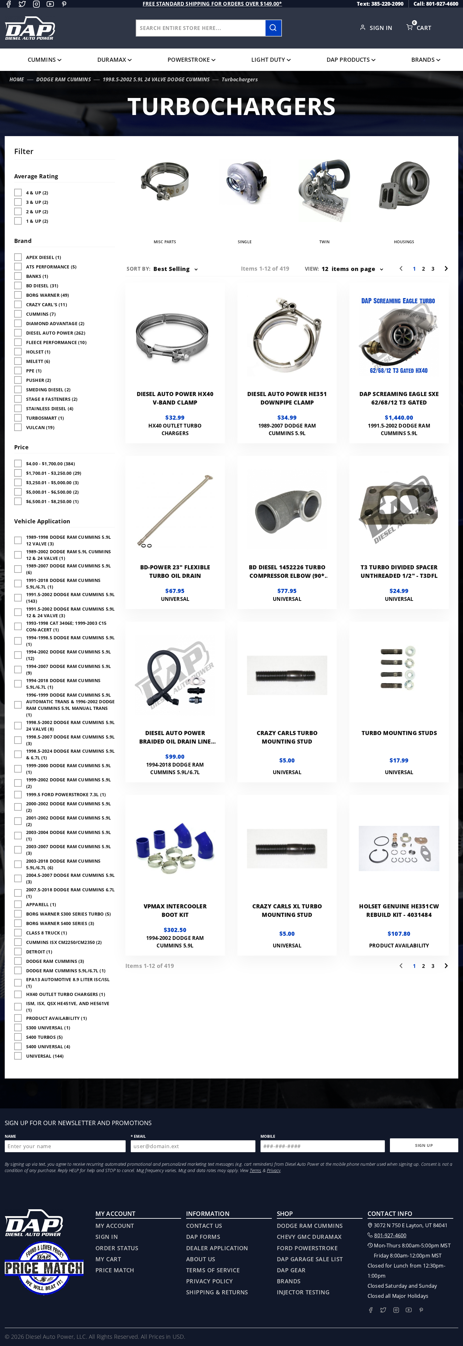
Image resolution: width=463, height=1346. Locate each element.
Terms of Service (213, 1270)
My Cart (108, 1259)
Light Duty (268, 59)
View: (312, 268)
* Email (138, 1136)
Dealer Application (217, 1248)
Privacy (273, 1170)
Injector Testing (303, 1292)
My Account (114, 1225)
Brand (22, 240)
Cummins (42, 59)
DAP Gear (291, 1270)
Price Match (114, 1270)
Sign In (382, 28)
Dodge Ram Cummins (310, 1225)
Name (10, 1136)
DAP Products (348, 59)
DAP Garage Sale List (310, 1259)
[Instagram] (36, 4)
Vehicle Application (42, 521)
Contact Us (204, 1225)
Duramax (111, 59)
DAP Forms (203, 1236)
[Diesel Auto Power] (30, 28)
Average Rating (36, 176)
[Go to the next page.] (446, 268)
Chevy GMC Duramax (309, 1236)
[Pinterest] (64, 4)
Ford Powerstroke (307, 1248)
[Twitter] (22, 4)
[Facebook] (8, 4)
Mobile (268, 1136)
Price (21, 447)
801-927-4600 (390, 1235)
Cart (425, 28)
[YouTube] (50, 4)
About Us (200, 1259)
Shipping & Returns (217, 1292)
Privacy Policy (209, 1281)
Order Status (116, 1248)
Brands (423, 59)
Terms (255, 1170)
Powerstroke (189, 59)
